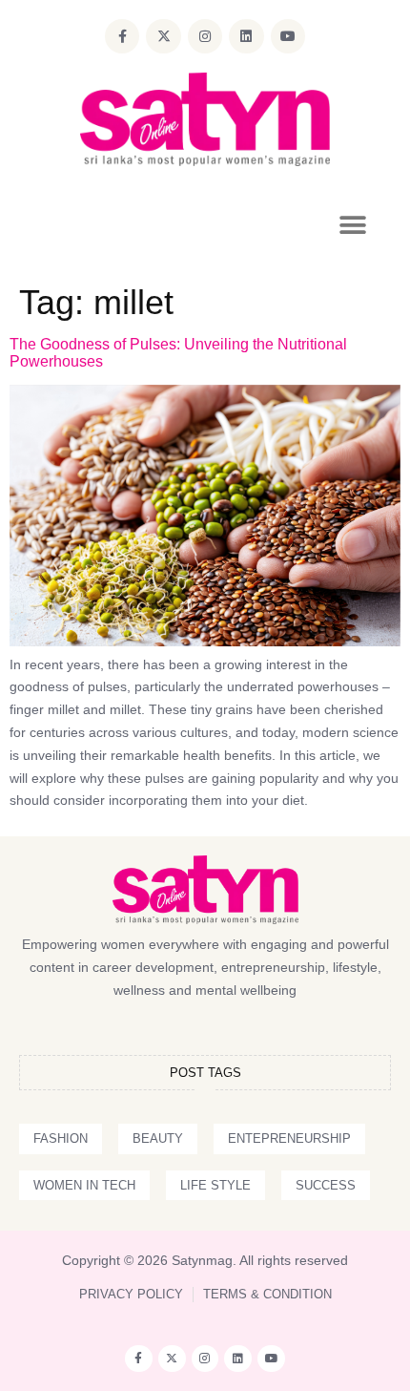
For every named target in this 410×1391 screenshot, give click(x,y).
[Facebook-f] (122, 36)
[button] (352, 225)
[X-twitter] (163, 36)
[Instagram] (205, 36)
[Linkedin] (246, 36)
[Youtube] (288, 36)
